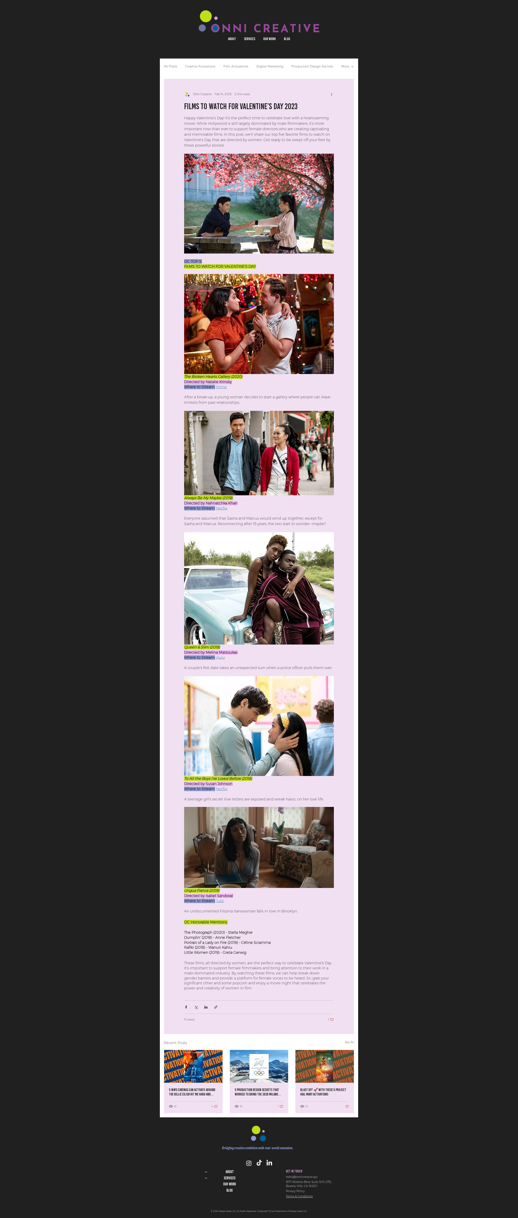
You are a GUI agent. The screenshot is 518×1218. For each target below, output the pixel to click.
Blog (229, 1190)
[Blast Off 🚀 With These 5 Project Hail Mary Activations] (324, 1066)
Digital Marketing (269, 66)
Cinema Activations (200, 66)
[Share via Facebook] (186, 1007)
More (345, 66)
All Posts (170, 66)
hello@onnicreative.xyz (301, 1177)
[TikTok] (259, 1163)
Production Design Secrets (312, 66)
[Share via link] (216, 1007)
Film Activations (235, 66)
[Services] (206, 1178)
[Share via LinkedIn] (206, 1007)
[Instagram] (248, 1163)
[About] (206, 1172)
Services (230, 1178)
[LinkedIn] (269, 1163)
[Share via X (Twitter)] (196, 1007)
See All (349, 1042)
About (230, 1171)
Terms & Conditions (299, 1196)
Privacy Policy (295, 1191)
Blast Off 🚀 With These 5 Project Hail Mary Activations (323, 1092)
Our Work (229, 1184)
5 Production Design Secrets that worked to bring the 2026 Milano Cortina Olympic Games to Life (257, 1092)
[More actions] (331, 94)
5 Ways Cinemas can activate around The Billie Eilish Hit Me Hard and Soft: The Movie (192, 1092)
